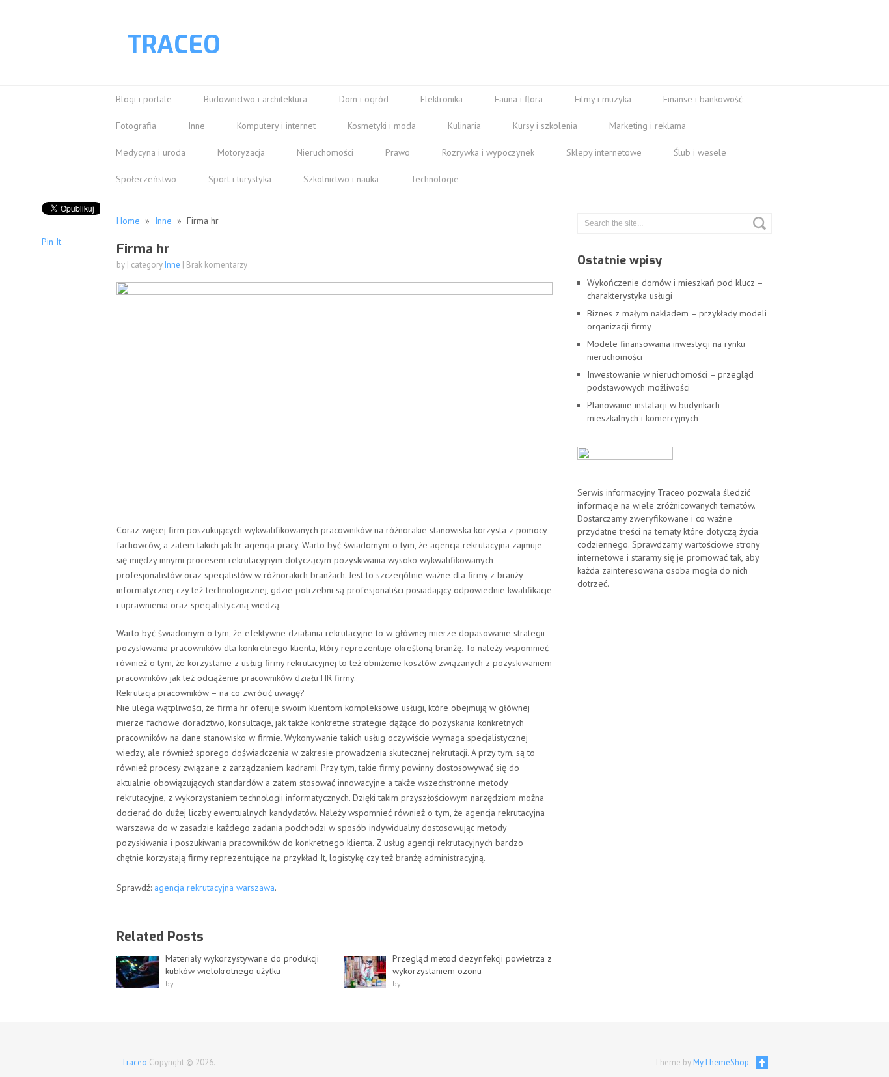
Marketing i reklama (647, 126)
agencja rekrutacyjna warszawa (214, 887)
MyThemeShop (721, 1062)
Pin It (51, 241)
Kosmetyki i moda (382, 126)
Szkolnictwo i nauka (341, 179)
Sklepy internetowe (604, 152)
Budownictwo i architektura (255, 99)
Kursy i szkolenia (545, 126)
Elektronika (441, 99)
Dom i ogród (364, 99)
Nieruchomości (325, 152)
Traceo (174, 45)
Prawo (397, 152)
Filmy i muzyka (603, 99)
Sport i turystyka (239, 179)
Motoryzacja (241, 152)
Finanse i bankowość (703, 99)
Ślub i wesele (700, 152)
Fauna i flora (519, 99)
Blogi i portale (144, 99)
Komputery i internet (276, 126)
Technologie (435, 179)
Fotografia (136, 126)
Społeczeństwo (146, 179)
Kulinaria (464, 126)
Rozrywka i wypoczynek (488, 152)
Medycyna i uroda (150, 152)
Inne (196, 126)
